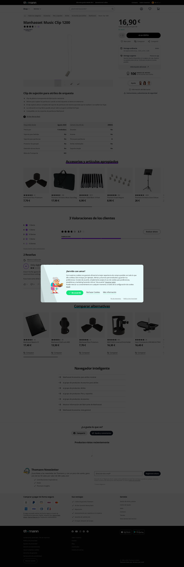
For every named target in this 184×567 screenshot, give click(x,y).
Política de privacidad (130, 298)
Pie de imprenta (116, 298)
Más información (109, 292)
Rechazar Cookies (93, 292)
